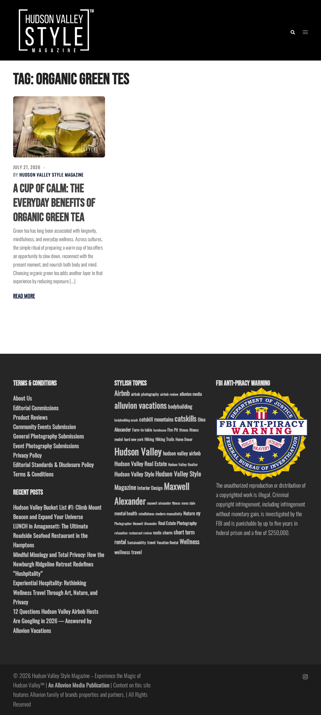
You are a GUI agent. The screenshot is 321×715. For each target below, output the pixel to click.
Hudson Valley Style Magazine (51, 174)
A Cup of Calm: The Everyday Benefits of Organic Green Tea (54, 203)
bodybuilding (180, 406)
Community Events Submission (44, 426)
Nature (189, 513)
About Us (22, 398)
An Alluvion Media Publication (78, 685)
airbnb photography (145, 394)
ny (198, 513)
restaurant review (140, 532)
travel (151, 542)
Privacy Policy (27, 455)
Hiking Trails (164, 439)
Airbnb (122, 393)
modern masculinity (168, 513)
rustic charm (162, 532)
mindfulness (146, 513)
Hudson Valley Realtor (183, 464)
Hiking (149, 439)
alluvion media (191, 393)
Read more (24, 295)
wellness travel (128, 551)
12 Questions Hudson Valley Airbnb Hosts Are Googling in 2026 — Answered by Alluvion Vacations (55, 620)
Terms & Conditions (33, 474)
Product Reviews (30, 417)
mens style (188, 503)
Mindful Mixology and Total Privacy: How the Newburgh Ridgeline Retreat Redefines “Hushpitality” (58, 563)
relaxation (121, 532)
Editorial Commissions (36, 408)
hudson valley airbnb (182, 453)
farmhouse (159, 429)
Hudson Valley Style (134, 474)
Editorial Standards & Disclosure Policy (53, 464)
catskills (186, 418)
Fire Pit (172, 429)
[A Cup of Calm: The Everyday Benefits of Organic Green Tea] (59, 126)
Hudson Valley (138, 451)
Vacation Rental (167, 542)
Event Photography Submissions (46, 446)
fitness (183, 429)
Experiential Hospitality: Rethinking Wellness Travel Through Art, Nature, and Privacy (55, 592)
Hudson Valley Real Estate (140, 463)
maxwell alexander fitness (163, 503)
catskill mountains (156, 419)
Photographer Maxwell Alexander (135, 523)
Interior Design (150, 487)
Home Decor (184, 439)
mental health (125, 513)
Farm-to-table (142, 430)
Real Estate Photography (177, 523)
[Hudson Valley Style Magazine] (55, 29)
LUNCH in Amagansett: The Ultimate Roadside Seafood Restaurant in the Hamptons (50, 535)
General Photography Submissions (48, 436)
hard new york (133, 439)
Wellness (189, 541)
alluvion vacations (140, 405)
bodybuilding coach (126, 419)
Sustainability (136, 542)
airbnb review (169, 394)
